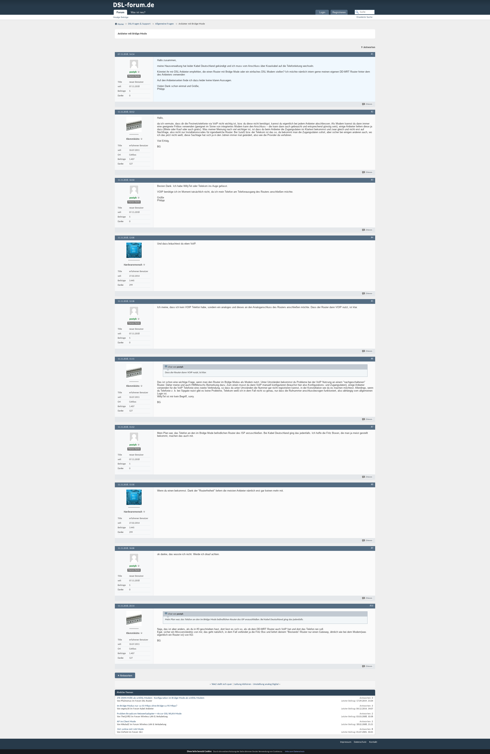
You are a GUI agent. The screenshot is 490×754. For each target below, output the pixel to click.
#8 (372, 484)
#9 (372, 548)
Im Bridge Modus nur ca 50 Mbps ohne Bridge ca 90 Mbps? (147, 706)
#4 (372, 237)
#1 (372, 54)
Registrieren (339, 12)
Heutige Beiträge (120, 17)
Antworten (125, 675)
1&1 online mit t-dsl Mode (130, 729)
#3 (372, 180)
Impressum (345, 742)
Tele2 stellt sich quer (222, 684)
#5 (372, 301)
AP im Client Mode (126, 721)
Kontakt (373, 742)
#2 (372, 112)
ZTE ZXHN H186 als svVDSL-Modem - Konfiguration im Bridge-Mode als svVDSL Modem (160, 698)
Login (322, 12)
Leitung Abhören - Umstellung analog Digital (256, 684)
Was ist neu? (138, 12)
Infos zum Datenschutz (294, 752)
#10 (371, 606)
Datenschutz (360, 742)
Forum (120, 12)
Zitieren (369, 104)
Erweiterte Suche (364, 17)
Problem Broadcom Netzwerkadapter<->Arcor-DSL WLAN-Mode (149, 713)
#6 (372, 359)
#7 (372, 427)
